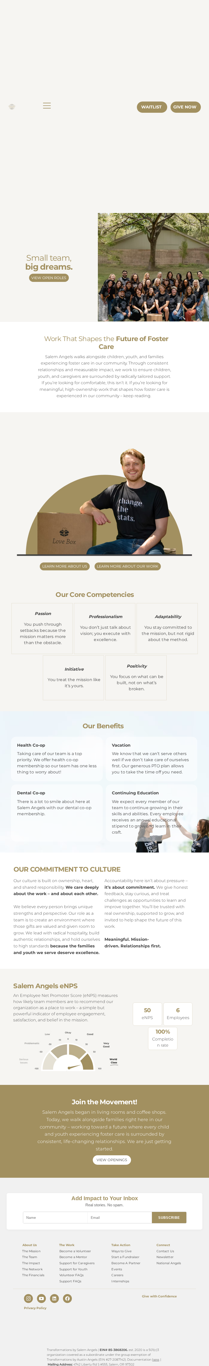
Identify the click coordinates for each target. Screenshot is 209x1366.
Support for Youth (73, 1269)
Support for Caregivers (77, 1263)
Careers (117, 1275)
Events (116, 1269)
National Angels (168, 1263)
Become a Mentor (73, 1257)
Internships (120, 1281)
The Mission (31, 1251)
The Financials (33, 1275)
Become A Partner (125, 1263)
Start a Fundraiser (125, 1257)
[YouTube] (41, 1298)
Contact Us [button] (165, 1251)
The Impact (31, 1263)
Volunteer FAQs (71, 1275)
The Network (32, 1269)
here (155, 1359)
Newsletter (165, 1257)
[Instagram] (28, 1298)
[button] (49, 278)
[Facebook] (67, 1298)
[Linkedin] (54, 1298)
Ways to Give (121, 1251)
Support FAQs (70, 1281)
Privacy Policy (35, 1308)
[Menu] (47, 105)
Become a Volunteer (75, 1251)
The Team (29, 1257)
